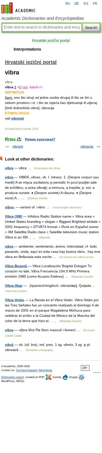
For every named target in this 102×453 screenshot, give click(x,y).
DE (77, 3)
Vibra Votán (14, 300)
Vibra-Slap (13, 286)
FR (95, 3)
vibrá (9, 345)
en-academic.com (19, 7)
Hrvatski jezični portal (51, 40)
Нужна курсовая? (40, 139)
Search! (91, 28)
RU (67, 3)
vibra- (10, 207)
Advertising (45, 370)
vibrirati (17, 118)
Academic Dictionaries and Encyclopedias (42, 18)
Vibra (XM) (13, 216)
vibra (9, 168)
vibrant (17, 146)
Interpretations (27, 49)
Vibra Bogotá (16, 266)
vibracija (86, 146)
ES (86, 3)
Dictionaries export (12, 377)
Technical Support (26, 370)
